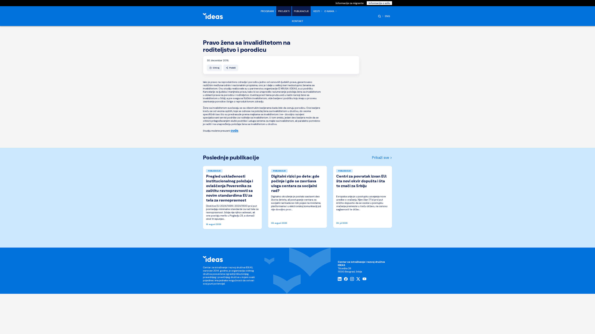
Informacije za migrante (350, 3)
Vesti (316, 11)
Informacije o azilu (379, 3)
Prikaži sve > (382, 157)
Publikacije (301, 11)
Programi (267, 11)
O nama (329, 11)
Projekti (284, 11)
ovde (234, 130)
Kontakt (297, 21)
